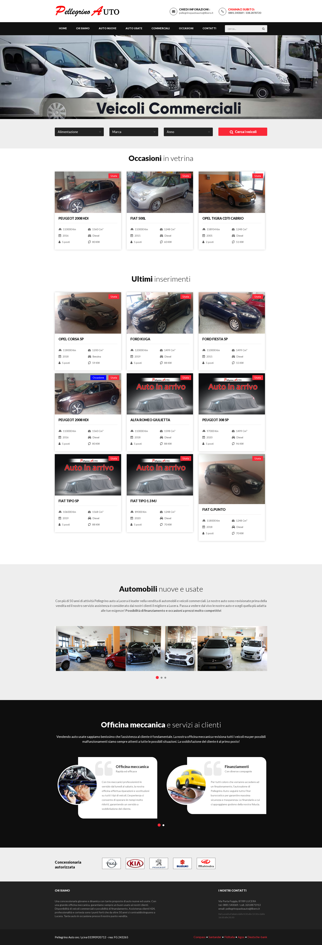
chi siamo (83, 28)
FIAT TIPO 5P (69, 501)
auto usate (134, 28)
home (63, 28)
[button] (16, 77)
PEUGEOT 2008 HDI (74, 218)
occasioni (186, 28)
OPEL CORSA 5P (71, 339)
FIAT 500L (138, 218)
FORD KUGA (140, 339)
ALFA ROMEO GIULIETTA (150, 420)
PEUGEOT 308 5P (215, 420)
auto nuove (107, 28)
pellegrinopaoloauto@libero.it (196, 12)
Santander (215, 937)
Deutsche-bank (257, 937)
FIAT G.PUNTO (213, 509)
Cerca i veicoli (245, 132)
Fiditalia (229, 937)
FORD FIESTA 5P (215, 339)
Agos (241, 937)
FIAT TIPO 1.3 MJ (143, 501)
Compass (200, 937)
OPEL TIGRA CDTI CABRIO (223, 218)
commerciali (160, 28)
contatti (209, 28)
